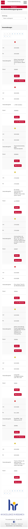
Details (17, 76)
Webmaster (7, 524)
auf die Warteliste (19, 80)
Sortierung (4, 15)
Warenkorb (18, 165)
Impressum (20, 524)
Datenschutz (14, 524)
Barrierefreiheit (9, 525)
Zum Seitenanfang (17, 525)
